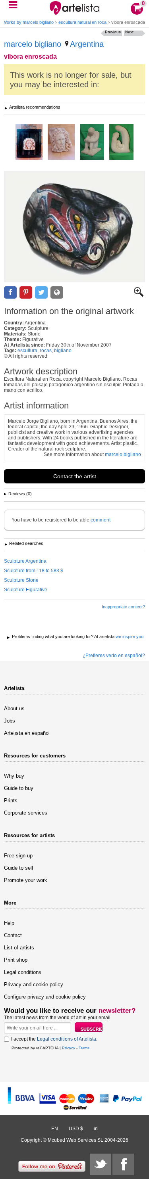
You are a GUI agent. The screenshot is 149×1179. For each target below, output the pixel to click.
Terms (84, 1048)
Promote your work (25, 880)
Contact (13, 935)
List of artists (19, 948)
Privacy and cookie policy (33, 984)
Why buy (14, 776)
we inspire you (129, 636)
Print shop (15, 960)
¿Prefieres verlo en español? (114, 655)
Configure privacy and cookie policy (45, 997)
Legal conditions (22, 972)
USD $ (76, 1128)
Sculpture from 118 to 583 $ (33, 570)
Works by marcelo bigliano (28, 22)
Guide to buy (18, 788)
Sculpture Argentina (25, 561)
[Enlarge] (138, 295)
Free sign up (18, 856)
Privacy (68, 1048)
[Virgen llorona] (29, 142)
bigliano (63, 350)
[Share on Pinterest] (25, 292)
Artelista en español (27, 733)
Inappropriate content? (123, 606)
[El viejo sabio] (61, 142)
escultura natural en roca (82, 22)
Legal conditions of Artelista (66, 1039)
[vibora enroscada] (74, 226)
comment (100, 520)
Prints (10, 800)
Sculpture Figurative (25, 589)
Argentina (87, 44)
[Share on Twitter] (41, 292)
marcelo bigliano (32, 44)
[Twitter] (100, 1164)
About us (14, 708)
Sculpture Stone (21, 580)
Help (9, 923)
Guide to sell (18, 868)
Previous (113, 32)
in (96, 1128)
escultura (27, 350)
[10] (121, 142)
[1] (92, 142)
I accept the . (54, 1039)
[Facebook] (123, 1164)
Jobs (9, 721)
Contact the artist (74, 476)
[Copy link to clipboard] (56, 292)
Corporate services (25, 813)
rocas (46, 350)
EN (54, 1128)
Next (129, 32)
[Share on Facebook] (10, 292)
